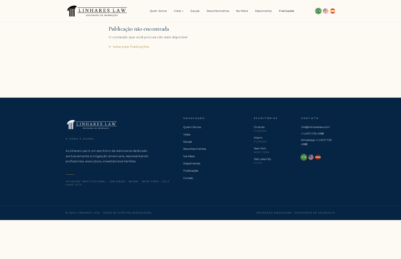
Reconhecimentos (218, 11)
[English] (325, 11)
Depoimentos (263, 11)
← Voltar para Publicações (129, 46)
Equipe (195, 11)
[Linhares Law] (97, 11)
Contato (188, 178)
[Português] (318, 11)
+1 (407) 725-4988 (312, 133)
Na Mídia (242, 11)
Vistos (178, 11)
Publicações (286, 11)
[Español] (333, 11)
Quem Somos (158, 11)
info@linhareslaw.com (315, 127)
